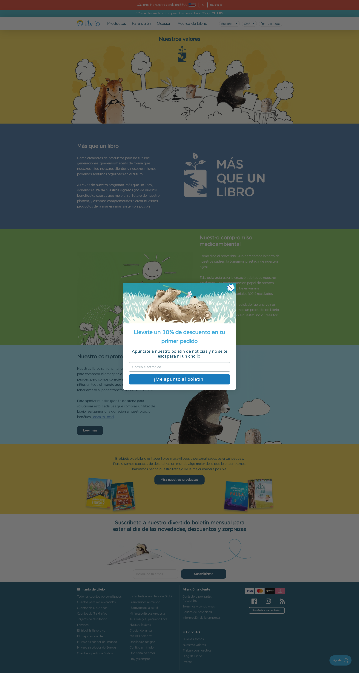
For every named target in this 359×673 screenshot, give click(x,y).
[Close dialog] (231, 287)
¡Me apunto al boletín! (179, 379)
